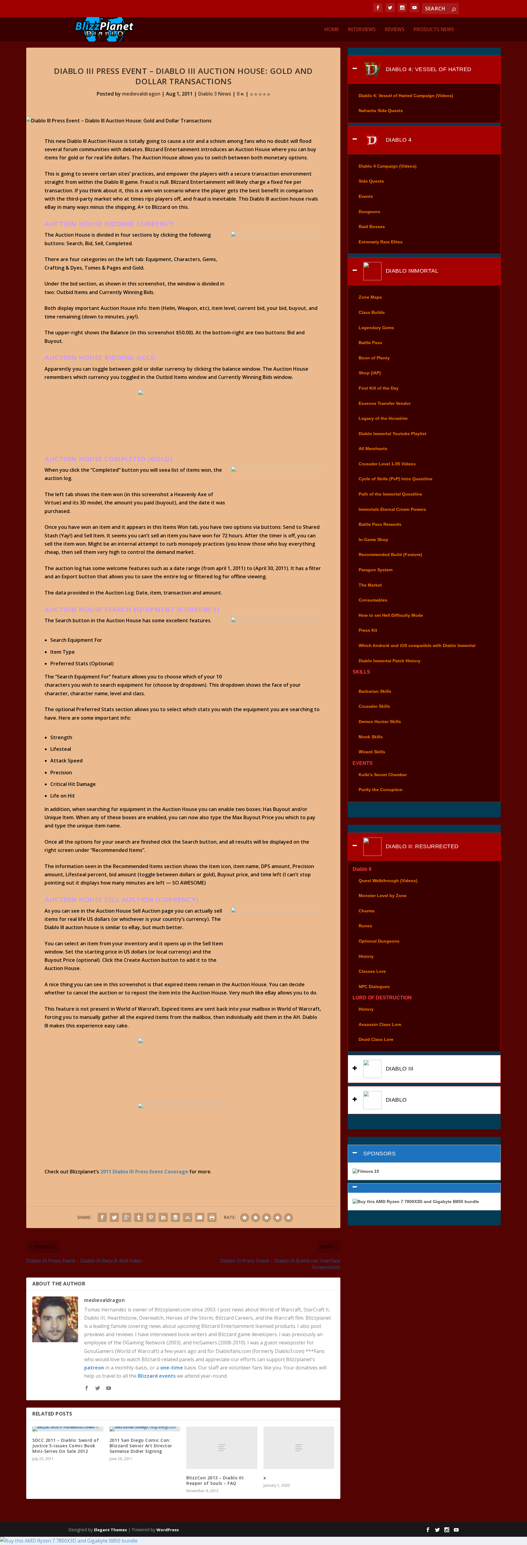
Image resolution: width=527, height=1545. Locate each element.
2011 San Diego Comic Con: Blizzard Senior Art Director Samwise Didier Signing (140, 1445)
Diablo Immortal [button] (411, 271)
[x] (299, 1448)
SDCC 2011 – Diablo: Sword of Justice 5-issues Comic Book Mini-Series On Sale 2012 (65, 1445)
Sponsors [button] (379, 1154)
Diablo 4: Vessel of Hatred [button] (427, 69)
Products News (434, 30)
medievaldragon (141, 93)
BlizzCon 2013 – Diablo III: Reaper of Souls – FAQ (215, 1480)
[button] (424, 1188)
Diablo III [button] (399, 1069)
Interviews (362, 30)
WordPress (167, 1529)
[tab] (424, 69)
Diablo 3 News (214, 93)
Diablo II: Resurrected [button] (421, 846)
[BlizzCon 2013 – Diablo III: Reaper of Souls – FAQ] (221, 1448)
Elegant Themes (110, 1529)
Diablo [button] (395, 1100)
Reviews (394, 30)
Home (331, 30)
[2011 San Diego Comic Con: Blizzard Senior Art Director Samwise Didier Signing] (144, 1429)
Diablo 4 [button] (398, 140)
